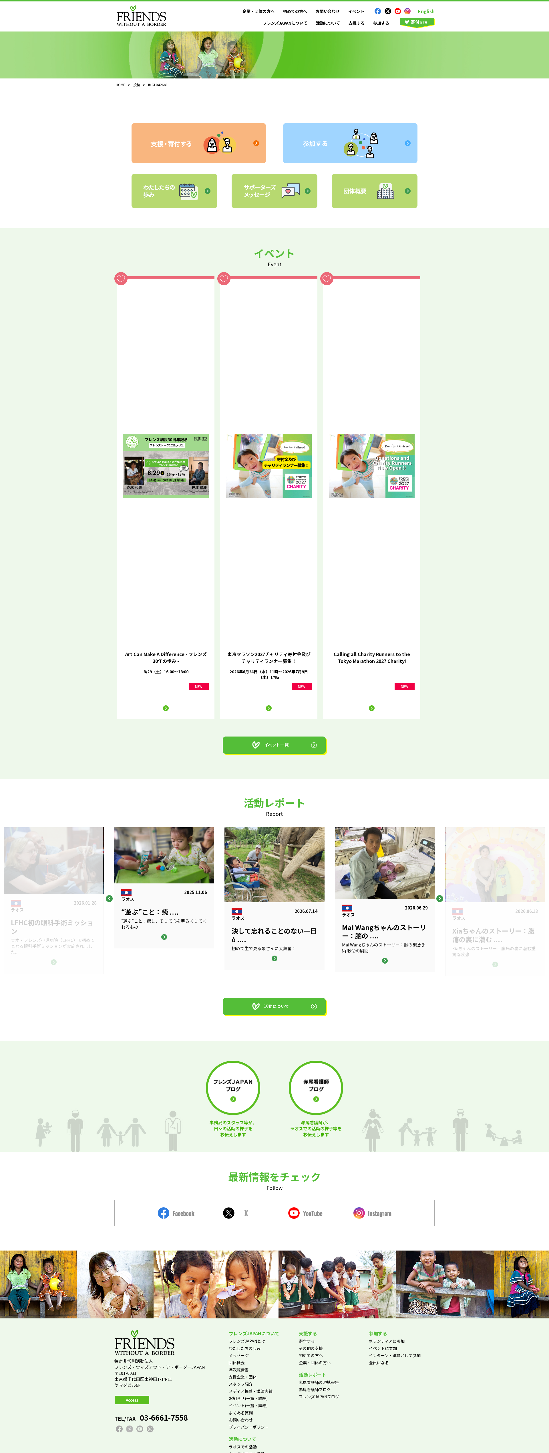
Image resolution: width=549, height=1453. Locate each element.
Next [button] (439, 898)
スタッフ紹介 (241, 1384)
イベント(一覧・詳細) (248, 1405)
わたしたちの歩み (245, 1348)
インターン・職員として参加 (395, 1355)
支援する (357, 23)
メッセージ (239, 1355)
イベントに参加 (383, 1348)
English (426, 11)
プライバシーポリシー (249, 1427)
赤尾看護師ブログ (315, 1389)
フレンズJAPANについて (285, 23)
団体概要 (237, 1362)
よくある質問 (241, 1412)
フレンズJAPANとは (247, 1341)
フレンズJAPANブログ (319, 1396)
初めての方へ (295, 11)
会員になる (379, 1362)
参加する (381, 23)
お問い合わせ (328, 11)
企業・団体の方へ (258, 11)
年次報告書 (239, 1370)
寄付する (307, 1341)
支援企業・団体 (243, 1377)
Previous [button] (109, 898)
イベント (356, 11)
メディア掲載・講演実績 (250, 1391)
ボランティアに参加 (387, 1341)
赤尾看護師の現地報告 (319, 1382)
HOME (120, 84)
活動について (328, 23)
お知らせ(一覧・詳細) (248, 1398)
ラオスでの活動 (243, 1447)
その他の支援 (311, 1348)
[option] (274, 898)
